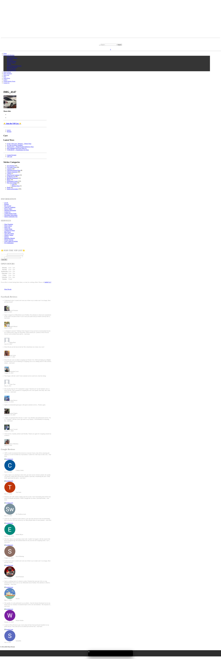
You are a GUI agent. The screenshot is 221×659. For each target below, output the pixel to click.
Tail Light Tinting (11, 61)
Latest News (6, 78)
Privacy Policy (8, 209)
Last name (3, 256)
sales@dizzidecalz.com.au (110, 40)
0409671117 (48, 282)
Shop (4, 76)
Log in (9, 130)
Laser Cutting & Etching (11, 241)
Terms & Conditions (9, 207)
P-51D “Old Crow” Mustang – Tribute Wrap (19, 143)
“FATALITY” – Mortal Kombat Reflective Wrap (20, 146)
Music (8, 179)
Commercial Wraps (12, 58)
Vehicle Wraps (11, 56)
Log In (6, 202)
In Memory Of (11, 176)
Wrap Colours (7, 72)
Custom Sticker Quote (9, 81)
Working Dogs (16, 186)
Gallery (5, 79)
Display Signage (11, 69)
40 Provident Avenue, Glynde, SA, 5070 (110, 41)
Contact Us (6, 83)
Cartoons (9, 169)
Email (2, 258)
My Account (7, 205)
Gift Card (9, 156)
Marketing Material (12, 67)
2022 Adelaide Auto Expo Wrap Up (17, 148)
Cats (13, 184)
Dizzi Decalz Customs (13, 175)
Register (113, 47)
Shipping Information (10, 210)
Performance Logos (12, 181)
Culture (9, 173)
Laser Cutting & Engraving (14, 66)
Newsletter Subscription (10, 215)
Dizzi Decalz (7, 289)
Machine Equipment (12, 178)
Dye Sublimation (11, 70)
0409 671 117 (110, 43)
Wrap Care (6, 75)
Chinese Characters (12, 172)
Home (5, 53)
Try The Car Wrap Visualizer (15, 145)
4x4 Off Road (11, 165)
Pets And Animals (12, 182)
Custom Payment (11, 155)
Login (108, 47)
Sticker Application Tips (10, 216)
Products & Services (8, 55)
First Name (4, 254)
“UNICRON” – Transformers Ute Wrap (18, 150)
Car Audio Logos (11, 167)
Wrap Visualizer (7, 73)
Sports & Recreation (12, 189)
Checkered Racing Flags (13, 170)
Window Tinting (11, 62)
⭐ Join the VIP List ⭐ (12, 123)
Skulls (8, 187)
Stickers (9, 64)
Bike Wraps (10, 59)
